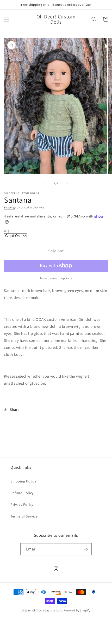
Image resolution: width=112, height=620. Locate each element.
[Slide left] (44, 183)
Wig (6, 231)
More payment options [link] (56, 278)
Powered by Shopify (77, 610)
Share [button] (15, 409)
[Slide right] (67, 183)
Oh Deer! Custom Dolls (47, 610)
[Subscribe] (85, 549)
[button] (6, 19)
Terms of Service (24, 516)
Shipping (9, 207)
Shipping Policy (23, 481)
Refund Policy (22, 492)
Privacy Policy (21, 504)
